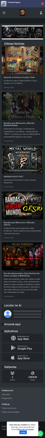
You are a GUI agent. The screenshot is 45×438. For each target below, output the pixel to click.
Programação (7, 398)
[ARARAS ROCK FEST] (22, 168)
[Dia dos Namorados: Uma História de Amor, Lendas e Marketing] (22, 270)
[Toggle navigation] (4, 13)
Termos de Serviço (9, 408)
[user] (41, 13)
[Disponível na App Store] (22, 357)
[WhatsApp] (40, 434)
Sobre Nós (6, 394)
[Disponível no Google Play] (22, 347)
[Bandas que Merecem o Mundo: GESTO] (22, 216)
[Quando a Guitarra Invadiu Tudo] (22, 68)
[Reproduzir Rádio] (42, 4)
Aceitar (23, 432)
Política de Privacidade (10, 412)
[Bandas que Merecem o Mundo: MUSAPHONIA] (22, 118)
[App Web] (22, 338)
